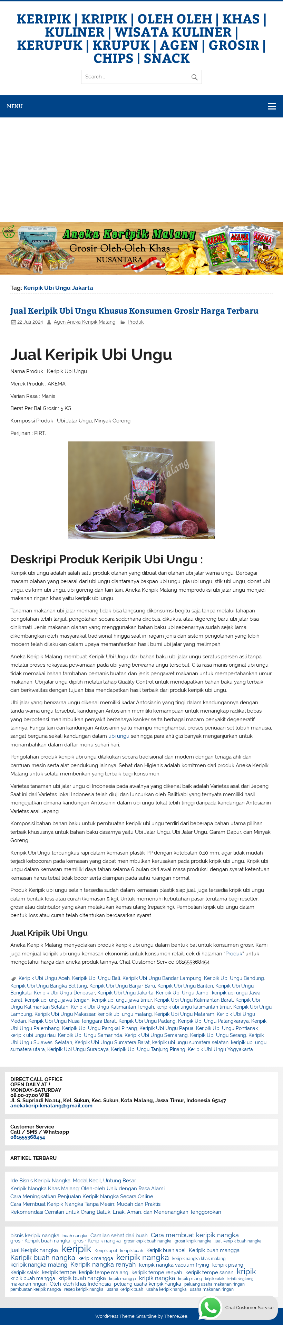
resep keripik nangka (84, 1289)
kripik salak (214, 1279)
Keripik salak (24, 1272)
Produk (136, 322)
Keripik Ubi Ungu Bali (96, 978)
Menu (15, 106)
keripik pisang (227, 1265)
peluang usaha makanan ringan (214, 1284)
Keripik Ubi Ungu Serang (218, 1035)
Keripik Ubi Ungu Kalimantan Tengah (112, 1007)
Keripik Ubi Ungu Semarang (156, 1035)
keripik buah (131, 1251)
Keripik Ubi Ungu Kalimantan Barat (193, 1000)
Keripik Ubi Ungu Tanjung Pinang (148, 1049)
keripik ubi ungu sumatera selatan (190, 1042)
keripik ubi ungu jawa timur (122, 1000)
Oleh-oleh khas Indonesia (80, 1284)
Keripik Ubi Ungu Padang (147, 1021)
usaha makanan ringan (212, 1289)
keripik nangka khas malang (198, 1259)
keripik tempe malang (103, 1272)
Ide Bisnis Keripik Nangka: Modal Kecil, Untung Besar (73, 1181)
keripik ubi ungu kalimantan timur (193, 1007)
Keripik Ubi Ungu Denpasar (64, 992)
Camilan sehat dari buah (119, 1235)
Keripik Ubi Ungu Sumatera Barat (112, 1042)
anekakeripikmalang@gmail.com (51, 1106)
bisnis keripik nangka (34, 1235)
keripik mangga (95, 1258)
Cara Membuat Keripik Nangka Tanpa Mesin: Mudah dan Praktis (85, 1204)
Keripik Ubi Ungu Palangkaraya (213, 1021)
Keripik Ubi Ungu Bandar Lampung (162, 978)
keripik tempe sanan (209, 1272)
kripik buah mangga (32, 1278)
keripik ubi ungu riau (33, 1035)
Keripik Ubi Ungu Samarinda (90, 1035)
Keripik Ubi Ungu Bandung (234, 978)
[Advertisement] (141, 170)
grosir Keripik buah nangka (40, 1241)
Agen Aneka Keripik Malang (85, 322)
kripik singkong (240, 1279)
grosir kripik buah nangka (148, 1241)
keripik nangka (142, 1257)
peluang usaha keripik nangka (147, 1284)
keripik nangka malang (38, 1265)
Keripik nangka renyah (103, 1264)
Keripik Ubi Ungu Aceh (44, 978)
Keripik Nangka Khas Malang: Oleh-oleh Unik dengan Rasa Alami (87, 1188)
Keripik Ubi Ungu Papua (166, 1028)
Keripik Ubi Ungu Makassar (65, 1014)
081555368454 (27, 1137)
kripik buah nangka (82, 1278)
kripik (246, 1271)
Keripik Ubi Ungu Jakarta (125, 992)
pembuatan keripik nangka (35, 1289)
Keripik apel (106, 1251)
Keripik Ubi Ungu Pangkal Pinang (99, 1028)
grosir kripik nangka (193, 1241)
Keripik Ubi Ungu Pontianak (227, 1028)
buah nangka (74, 1236)
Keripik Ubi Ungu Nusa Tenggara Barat (72, 1021)
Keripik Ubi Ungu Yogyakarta (220, 1049)
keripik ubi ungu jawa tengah (57, 1000)
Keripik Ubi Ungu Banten (185, 986)
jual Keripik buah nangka (238, 1241)
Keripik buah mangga (214, 1250)
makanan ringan (28, 1284)
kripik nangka (157, 1278)
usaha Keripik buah (125, 1289)
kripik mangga (122, 1279)
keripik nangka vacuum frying (174, 1265)
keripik (76, 1248)
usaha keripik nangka (166, 1289)
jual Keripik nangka (34, 1250)
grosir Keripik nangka (97, 1241)
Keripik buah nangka (42, 1257)
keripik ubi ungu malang (125, 1014)
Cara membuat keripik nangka (195, 1235)
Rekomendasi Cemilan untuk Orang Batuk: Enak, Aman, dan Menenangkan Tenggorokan (115, 1212)
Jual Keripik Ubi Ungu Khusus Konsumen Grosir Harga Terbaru (134, 310)
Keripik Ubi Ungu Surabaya (78, 1049)
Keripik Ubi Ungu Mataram (184, 1014)
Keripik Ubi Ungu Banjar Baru (122, 986)
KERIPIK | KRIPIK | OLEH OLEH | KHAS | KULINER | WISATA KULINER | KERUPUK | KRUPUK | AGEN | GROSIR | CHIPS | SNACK (142, 37)
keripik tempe (59, 1272)
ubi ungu (118, 736)
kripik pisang (190, 1279)
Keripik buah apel (166, 1250)
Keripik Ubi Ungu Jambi (182, 992)
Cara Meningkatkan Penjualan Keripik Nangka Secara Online (81, 1196)
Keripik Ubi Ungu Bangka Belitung (48, 986)
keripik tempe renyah (156, 1272)
